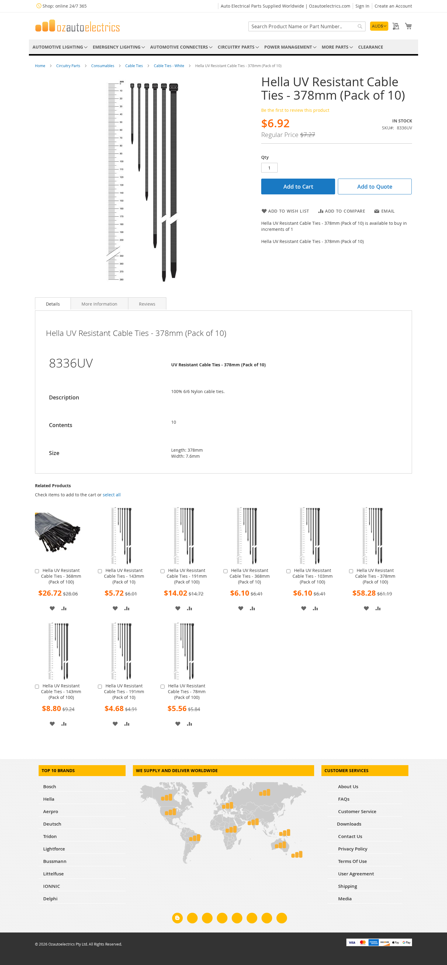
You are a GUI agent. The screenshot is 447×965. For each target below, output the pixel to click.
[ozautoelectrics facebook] (192, 919)
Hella (48, 799)
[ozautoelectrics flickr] (252, 919)
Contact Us (349, 836)
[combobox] (307, 26)
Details (53, 304)
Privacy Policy (352, 849)
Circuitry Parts (68, 65)
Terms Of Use (352, 861)
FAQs (343, 799)
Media (344, 898)
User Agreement (355, 874)
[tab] (53, 303)
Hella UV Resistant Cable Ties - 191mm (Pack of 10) (124, 691)
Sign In (362, 6)
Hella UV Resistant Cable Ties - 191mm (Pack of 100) (187, 576)
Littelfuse (53, 874)
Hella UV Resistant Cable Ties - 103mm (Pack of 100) (313, 576)
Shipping (347, 886)
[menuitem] (59, 47)
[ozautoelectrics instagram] (207, 919)
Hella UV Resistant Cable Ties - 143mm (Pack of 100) (61, 691)
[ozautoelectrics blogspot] (177, 918)
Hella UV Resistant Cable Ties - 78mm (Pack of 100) (187, 691)
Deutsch (52, 824)
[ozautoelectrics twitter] (222, 919)
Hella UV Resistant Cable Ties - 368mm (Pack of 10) (250, 576)
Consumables (103, 65)
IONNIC (51, 886)
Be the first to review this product (295, 110)
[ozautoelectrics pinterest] (237, 919)
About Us (347, 786)
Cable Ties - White (169, 65)
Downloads (349, 824)
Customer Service (356, 811)
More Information (99, 304)
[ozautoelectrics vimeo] (281, 919)
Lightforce (54, 849)
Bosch (49, 786)
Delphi (50, 898)
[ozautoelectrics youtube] (267, 919)
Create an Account (393, 6)
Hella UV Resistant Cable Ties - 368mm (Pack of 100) (61, 576)
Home (40, 65)
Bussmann (55, 861)
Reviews (147, 304)
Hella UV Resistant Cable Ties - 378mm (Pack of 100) (375, 576)
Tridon (50, 836)
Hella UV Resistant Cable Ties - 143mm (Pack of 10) (124, 576)
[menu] (223, 47)
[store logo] (77, 25)
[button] (379, 26)
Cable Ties (134, 65)
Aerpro (50, 811)
